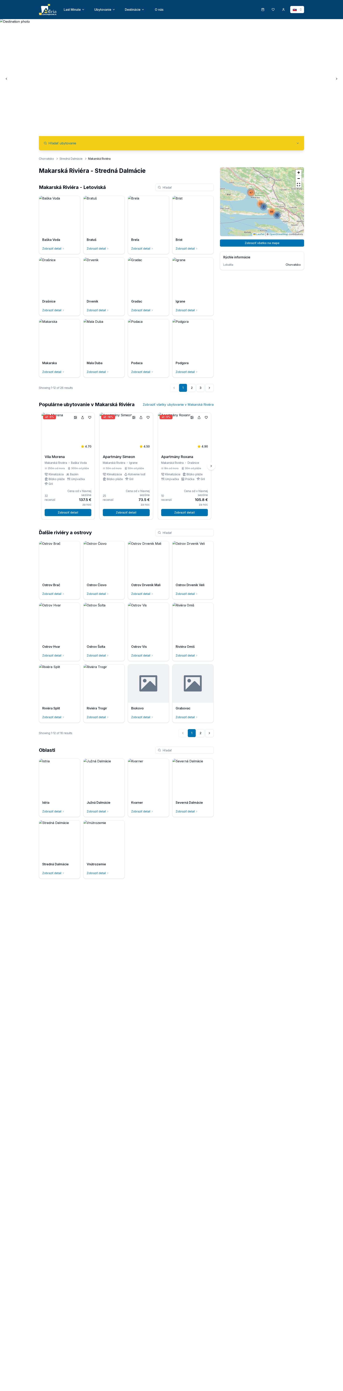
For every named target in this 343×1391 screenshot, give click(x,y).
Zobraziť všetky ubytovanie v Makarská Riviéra (178, 405)
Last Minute (72, 10)
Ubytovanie (102, 10)
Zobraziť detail (51, 248)
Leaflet (260, 234)
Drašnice (193, 462)
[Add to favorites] (90, 417)
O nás (159, 10)
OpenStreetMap (278, 234)
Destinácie (133, 10)
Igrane (133, 462)
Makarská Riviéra (56, 462)
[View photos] (75, 417)
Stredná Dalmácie (71, 158)
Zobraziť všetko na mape (262, 243)
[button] (272, 212)
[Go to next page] (209, 388)
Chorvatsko (46, 158)
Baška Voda (79, 462)
